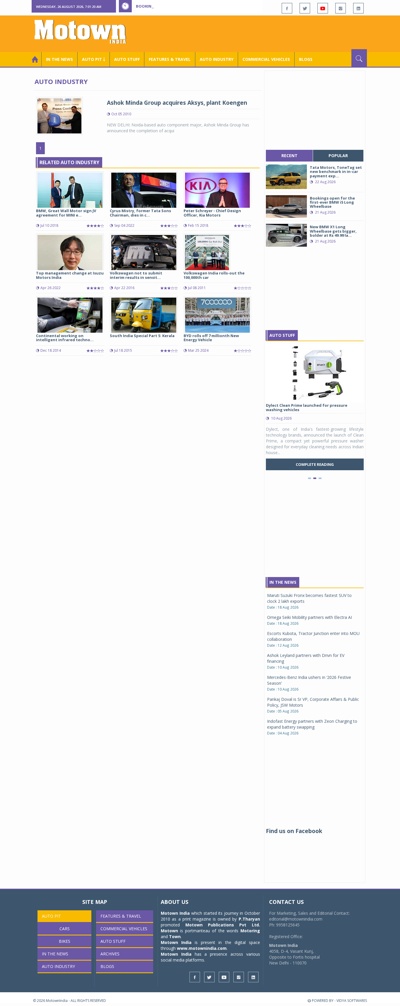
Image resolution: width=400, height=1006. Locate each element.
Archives (109, 954)
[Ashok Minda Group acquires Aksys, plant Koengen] (59, 115)
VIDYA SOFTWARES (351, 1000)
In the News (59, 59)
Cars (64, 928)
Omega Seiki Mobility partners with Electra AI (309, 617)
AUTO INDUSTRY (216, 59)
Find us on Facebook (294, 831)
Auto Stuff (127, 59)
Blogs (305, 59)
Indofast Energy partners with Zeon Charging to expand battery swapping (312, 724)
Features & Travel (170, 59)
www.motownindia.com (202, 948)
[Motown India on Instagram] (340, 8)
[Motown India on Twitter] (305, 8)
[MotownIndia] (84, 31)
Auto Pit (51, 916)
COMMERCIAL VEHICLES (266, 59)
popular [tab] (338, 155)
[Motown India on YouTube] (322, 8)
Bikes (64, 941)
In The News (282, 582)
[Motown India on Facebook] (287, 8)
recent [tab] (289, 155)
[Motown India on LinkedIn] (358, 8)
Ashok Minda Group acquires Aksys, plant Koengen (177, 103)
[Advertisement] (260, 33)
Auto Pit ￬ (93, 59)
